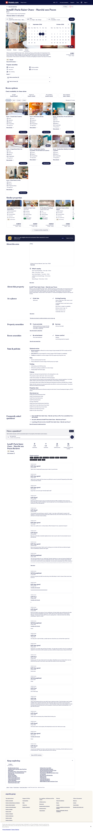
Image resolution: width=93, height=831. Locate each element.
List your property (64, 2)
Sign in (85, 2)
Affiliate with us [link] (42, 801)
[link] (71, 7)
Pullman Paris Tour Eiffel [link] (45, 768)
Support (72, 2)
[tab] (10, 764)
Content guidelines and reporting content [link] (63, 808)
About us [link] (75, 800)
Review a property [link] (26, 807)
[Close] (90, 826)
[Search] (72, 437)
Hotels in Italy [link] (8, 811)
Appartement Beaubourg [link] (14, 779)
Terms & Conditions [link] (60, 800)
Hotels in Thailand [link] (9, 813)
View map (32, 264)
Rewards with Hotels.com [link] (78, 807)
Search (71, 19)
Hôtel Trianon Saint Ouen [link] (14, 777)
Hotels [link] (7, 787)
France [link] (11, 787)
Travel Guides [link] (76, 805)
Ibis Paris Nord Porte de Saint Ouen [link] (48, 770)
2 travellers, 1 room (55, 19)
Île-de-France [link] (16, 787)
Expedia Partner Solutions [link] (44, 806)
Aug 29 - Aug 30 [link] (31, 96)
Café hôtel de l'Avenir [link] (45, 779)
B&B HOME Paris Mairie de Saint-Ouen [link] (49, 781)
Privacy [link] (57, 802)
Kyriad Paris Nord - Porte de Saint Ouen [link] (17, 771)
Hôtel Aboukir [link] (11, 774)
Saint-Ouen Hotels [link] (23, 787)
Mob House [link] (10, 770)
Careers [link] (74, 802)
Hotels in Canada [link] (9, 809)
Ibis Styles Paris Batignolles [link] (46, 775)
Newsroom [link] (41, 804)
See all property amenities (36, 330)
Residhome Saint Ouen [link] (13, 768)
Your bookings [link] (25, 800)
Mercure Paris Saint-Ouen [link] (14, 781)
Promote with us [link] (42, 808)
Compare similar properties (41, 230)
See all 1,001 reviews (11, 61)
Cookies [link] (58, 805)
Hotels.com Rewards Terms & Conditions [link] (62, 811)
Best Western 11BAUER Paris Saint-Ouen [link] (49, 772)
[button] (32, 31)
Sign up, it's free (69, 238)
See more (32, 282)
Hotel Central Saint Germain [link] (46, 769)
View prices (23, 132)
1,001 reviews (10, 453)
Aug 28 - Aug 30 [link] (49, 96)
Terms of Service (15, 829)
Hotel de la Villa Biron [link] (45, 780)
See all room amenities (35, 341)
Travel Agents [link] (42, 810)
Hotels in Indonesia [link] (9, 815)
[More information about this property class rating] (8, 12)
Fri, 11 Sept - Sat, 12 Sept (35, 19)
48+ (72, 46)
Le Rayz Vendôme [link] (12, 780)
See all (8, 74)
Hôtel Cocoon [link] (43, 776)
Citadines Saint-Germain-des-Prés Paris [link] (17, 769)
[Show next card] (74, 214)
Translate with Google (35, 587)
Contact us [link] (25, 805)
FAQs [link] (24, 802)
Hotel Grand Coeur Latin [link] (13, 782)
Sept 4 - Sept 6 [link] (66, 96)
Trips (77, 2)
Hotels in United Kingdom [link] (11, 807)
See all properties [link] (13, 6)
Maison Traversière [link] (12, 776)
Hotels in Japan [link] (9, 818)
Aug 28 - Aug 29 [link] (14, 96)
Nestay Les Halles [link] (12, 775)
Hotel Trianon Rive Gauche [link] (46, 771)
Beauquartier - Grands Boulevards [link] (16, 772)
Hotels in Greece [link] (9, 820)
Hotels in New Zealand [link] (10, 805)
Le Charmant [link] (43, 774)
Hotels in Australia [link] (9, 800)
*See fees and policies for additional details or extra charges (42, 318)
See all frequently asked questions (38, 424)
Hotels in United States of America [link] (13, 802)
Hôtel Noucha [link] (43, 777)
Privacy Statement (7, 829)
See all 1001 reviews (36, 755)
